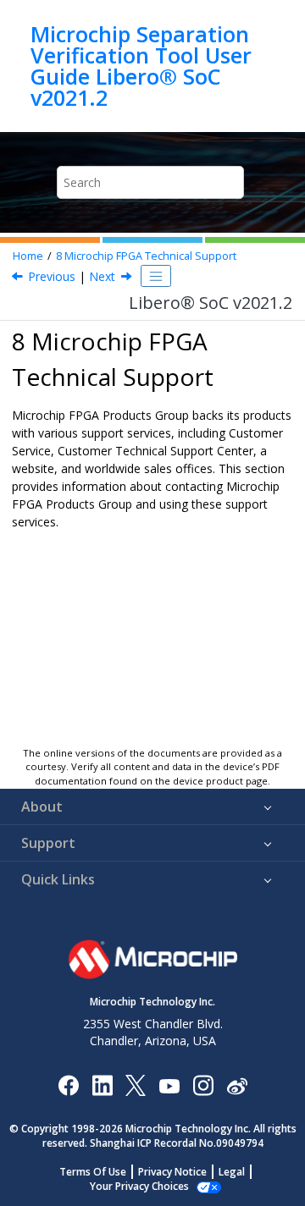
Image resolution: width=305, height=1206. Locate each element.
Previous (51, 276)
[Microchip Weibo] (236, 1085)
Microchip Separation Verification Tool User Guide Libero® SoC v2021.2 (141, 66)
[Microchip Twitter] (135, 1084)
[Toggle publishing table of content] (156, 276)
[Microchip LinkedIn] (102, 1084)
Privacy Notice (172, 1172)
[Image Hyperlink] (169, 1085)
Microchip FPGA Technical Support (146, 256)
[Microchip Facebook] (68, 1084)
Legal (232, 1172)
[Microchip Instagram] (203, 1084)
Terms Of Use (92, 1172)
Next (102, 276)
